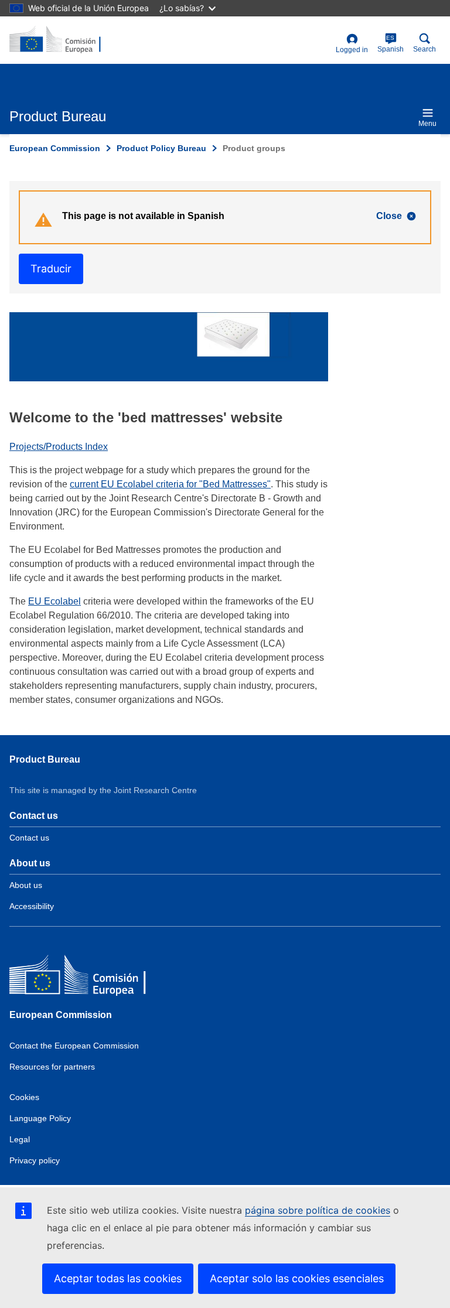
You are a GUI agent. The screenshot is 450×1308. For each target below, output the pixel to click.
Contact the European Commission (74, 1045)
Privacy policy (34, 1160)
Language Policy (40, 1118)
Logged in (352, 50)
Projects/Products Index (58, 447)
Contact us (29, 837)
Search (424, 49)
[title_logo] (66, 40)
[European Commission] (94, 977)
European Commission (54, 148)
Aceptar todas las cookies (118, 1278)
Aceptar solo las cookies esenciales (297, 1278)
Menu (427, 123)
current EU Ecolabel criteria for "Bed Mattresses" (170, 484)
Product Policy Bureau (161, 148)
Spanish (390, 44)
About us (25, 885)
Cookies (24, 1097)
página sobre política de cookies (317, 1210)
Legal (19, 1139)
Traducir (50, 268)
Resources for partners (52, 1066)
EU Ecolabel (54, 601)
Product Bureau (44, 759)
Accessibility (31, 906)
